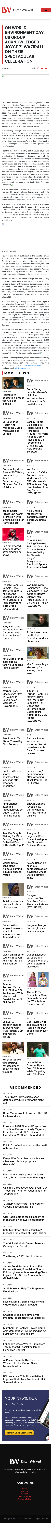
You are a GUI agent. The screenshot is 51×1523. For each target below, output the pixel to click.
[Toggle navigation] (46, 10)
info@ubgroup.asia (22, 368)
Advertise (24, 1491)
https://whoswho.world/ (32, 365)
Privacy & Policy (24, 1499)
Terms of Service (24, 1496)
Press (24, 1488)
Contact (24, 1494)
